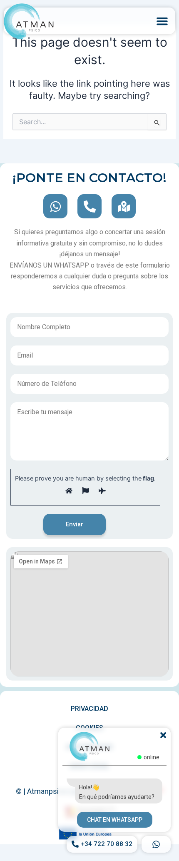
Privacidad (89, 709)
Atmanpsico (47, 791)
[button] (162, 21)
